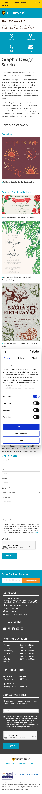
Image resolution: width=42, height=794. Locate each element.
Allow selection (21, 434)
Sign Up (11, 746)
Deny (21, 440)
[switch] (36, 403)
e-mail (27, 446)
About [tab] (34, 358)
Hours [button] (11, 40)
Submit (9, 556)
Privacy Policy (10, 764)
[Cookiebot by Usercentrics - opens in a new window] (29, 351)
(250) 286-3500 (12, 608)
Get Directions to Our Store (17, 605)
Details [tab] (21, 358)
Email (30, 51)
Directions (31, 40)
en (35, 3)
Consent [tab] (7, 358)
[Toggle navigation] (37, 13)
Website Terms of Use (26, 764)
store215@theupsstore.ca (16, 615)
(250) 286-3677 (12, 611)
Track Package (31, 580)
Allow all (21, 427)
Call (11, 51)
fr (39, 3)
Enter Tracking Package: (15, 574)
